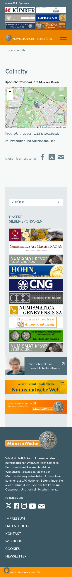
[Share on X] (51, 160)
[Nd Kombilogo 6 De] (29, 37)
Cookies (12, 549)
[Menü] (61, 39)
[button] (36, 104)
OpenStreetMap (48, 127)
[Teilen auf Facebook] (42, 160)
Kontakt (13, 534)
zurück (18, 202)
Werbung (13, 541)
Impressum (15, 518)
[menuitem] (61, 39)
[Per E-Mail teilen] (61, 160)
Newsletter (16, 556)
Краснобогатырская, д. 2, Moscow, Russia (32, 133)
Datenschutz (17, 526)
